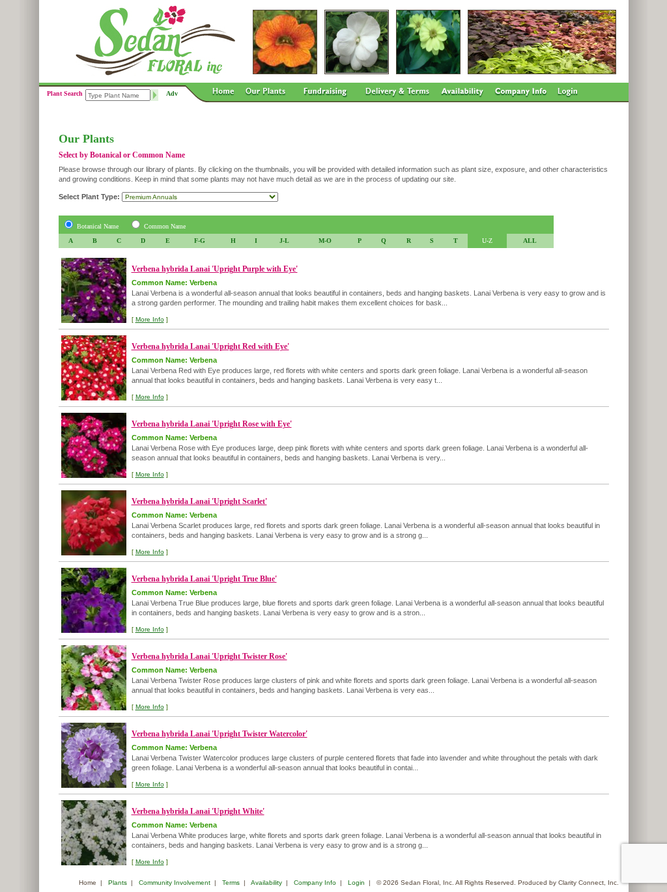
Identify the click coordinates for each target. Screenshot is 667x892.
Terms (231, 882)
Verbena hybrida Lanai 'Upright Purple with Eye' (215, 268)
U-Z (487, 240)
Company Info (315, 882)
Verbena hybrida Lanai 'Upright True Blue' (204, 578)
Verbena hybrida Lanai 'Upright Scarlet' (199, 501)
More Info (149, 319)
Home (87, 882)
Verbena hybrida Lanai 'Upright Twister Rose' (209, 656)
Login (356, 882)
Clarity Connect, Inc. (588, 882)
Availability (266, 882)
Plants (117, 882)
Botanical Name (98, 226)
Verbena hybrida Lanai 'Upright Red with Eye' (210, 346)
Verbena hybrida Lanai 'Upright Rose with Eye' (212, 423)
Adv (172, 93)
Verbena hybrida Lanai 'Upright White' (198, 811)
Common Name (165, 226)
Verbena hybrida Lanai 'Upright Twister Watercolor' (219, 733)
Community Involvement (174, 882)
